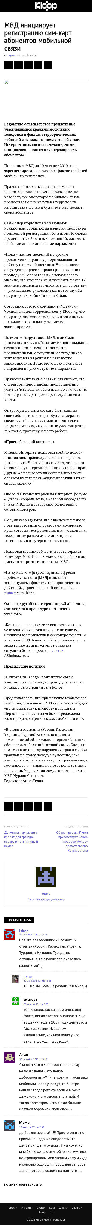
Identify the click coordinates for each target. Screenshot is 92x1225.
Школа (63, 1208)
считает (58, 650)
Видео (41, 1208)
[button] (7, 6)
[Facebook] (8, 65)
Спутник (77, 1208)
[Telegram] (38, 65)
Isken (23, 930)
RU (51, 1212)
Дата (52, 1208)
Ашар (42, 1212)
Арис (11, 55)
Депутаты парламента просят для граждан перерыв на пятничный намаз (21, 839)
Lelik (28, 977)
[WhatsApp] (48, 65)
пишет (10, 592)
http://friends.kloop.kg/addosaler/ (46, 899)
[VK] (28, 65)
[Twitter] (18, 65)
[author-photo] (46, 887)
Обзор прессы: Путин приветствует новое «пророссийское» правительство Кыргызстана (72, 842)
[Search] (86, 6)
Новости (12, 1208)
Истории (27, 1208)
